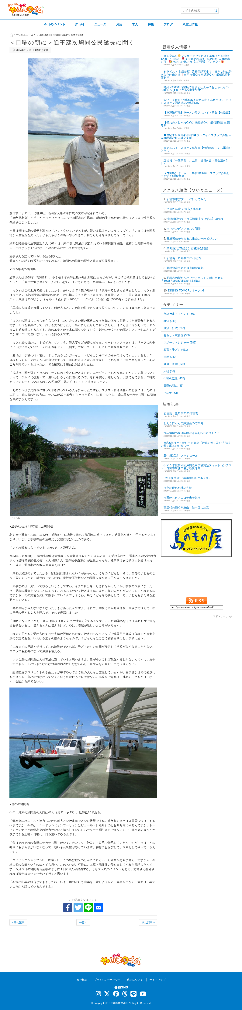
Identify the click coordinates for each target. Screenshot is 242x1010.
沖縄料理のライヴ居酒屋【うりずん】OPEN (195, 218)
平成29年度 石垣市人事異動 (184, 209)
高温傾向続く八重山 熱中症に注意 (186, 507)
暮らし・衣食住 (177, 335)
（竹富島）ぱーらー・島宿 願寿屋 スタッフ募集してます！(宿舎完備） (195, 174)
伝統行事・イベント (180, 313)
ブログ (168, 24)
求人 (135, 24)
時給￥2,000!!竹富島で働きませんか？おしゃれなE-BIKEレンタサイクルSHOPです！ (195, 89)
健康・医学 (174, 364)
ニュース (100, 24)
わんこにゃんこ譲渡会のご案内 (183, 423)
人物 (169, 371)
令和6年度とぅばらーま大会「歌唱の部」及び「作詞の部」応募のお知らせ (195, 444)
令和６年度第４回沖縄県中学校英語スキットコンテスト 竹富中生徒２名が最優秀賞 (196, 467)
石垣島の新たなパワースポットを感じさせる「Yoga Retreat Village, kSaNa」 (192, 279)
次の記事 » (148, 922)
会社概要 (82, 979)
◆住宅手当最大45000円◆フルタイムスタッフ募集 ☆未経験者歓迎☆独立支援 (196, 136)
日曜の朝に (173, 385)
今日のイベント (54, 24)
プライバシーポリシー (107, 979)
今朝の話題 (174, 378)
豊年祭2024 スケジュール (181, 455)
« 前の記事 (18, 922)
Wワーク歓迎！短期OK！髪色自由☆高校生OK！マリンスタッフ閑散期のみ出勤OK (196, 101)
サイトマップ (157, 979)
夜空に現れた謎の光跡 (178, 487)
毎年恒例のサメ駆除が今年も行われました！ (192, 433)
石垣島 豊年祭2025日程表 (184, 258)
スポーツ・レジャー (180, 342)
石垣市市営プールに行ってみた (186, 199)
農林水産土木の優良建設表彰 (185, 268)
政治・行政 (174, 328)
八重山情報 (190, 24)
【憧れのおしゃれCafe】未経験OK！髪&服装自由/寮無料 (195, 124)
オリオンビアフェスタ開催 (184, 228)
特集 (151, 24)
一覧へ (83, 922)
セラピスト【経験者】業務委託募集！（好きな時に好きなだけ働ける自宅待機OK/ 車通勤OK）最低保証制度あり (196, 74)
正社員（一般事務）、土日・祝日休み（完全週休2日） (194, 162)
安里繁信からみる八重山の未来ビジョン (192, 238)
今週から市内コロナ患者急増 (182, 497)
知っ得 (79, 24)
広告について (135, 979)
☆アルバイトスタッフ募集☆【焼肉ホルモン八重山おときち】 (196, 149)
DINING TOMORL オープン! (186, 290)
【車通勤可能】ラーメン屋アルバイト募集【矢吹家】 (198, 112)
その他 (171, 392)
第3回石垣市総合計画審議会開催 (187, 248)
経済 (170, 320)
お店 (119, 24)
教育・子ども (176, 349)
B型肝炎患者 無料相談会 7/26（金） (187, 478)
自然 (170, 356)
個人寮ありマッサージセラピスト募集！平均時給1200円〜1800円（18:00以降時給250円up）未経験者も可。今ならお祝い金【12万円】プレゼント (195, 58)
